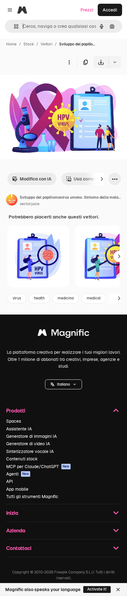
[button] (63, 384)
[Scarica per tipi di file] (115, 62)
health (39, 298)
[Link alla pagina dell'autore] (11, 200)
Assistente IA (19, 429)
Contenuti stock (22, 459)
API (9, 481)
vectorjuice (29, 203)
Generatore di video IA (28, 443)
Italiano (63, 384)
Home (11, 44)
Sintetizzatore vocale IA (30, 451)
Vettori (46, 44)
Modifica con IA (35, 179)
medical (93, 298)
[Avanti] (101, 179)
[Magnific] (63, 334)
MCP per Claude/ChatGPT (37, 466)
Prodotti (15, 410)
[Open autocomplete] (13, 26)
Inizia (12, 512)
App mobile (17, 489)
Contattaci (18, 548)
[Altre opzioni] (69, 62)
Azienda (15, 530)
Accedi (110, 10)
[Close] (118, 589)
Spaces (13, 421)
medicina (66, 298)
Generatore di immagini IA (31, 436)
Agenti (17, 474)
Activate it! (97, 589)
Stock (28, 44)
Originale (41, 83)
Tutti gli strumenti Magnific (32, 496)
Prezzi (86, 10)
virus (17, 298)
